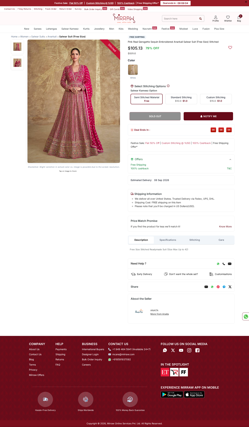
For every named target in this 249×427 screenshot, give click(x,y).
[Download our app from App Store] (194, 394)
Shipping (60, 354)
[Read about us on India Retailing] (174, 371)
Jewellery (99, 28)
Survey (78, 9)
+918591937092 (121, 359)
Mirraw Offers (36, 374)
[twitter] (230, 287)
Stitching (38, 9)
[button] (17, 46)
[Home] (124, 18)
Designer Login (90, 354)
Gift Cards (117, 8)
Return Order (65, 9)
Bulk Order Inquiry (95, 8)
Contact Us (9, 9)
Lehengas (51, 28)
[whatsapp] (212, 287)
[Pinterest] (218, 287)
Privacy (33, 369)
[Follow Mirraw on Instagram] (189, 350)
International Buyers (93, 349)
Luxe (195, 28)
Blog (31, 359)
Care (221, 239)
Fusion (206, 28)
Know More (225, 226)
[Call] (223, 263)
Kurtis (86, 28)
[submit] (200, 18)
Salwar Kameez (70, 28)
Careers (86, 364)
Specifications (168, 239)
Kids (121, 28)
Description (141, 239)
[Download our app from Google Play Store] (172, 394)
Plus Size (219, 28)
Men (111, 28)
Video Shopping (137, 8)
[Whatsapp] (165, 350)
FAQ (58, 364)
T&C (229, 168)
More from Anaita (159, 314)
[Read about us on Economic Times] (165, 371)
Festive (168, 28)
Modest (183, 28)
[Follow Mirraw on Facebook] (197, 350)
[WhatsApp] (218, 263)
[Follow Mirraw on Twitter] (173, 350)
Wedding (133, 28)
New (26, 28)
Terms (32, 364)
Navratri (149, 28)
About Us (34, 349)
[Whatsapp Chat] (245, 316)
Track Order (51, 9)
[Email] (230, 263)
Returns (60, 359)
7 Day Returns (24, 9)
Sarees (37, 28)
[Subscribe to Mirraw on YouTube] (181, 350)
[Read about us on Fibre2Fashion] (183, 371)
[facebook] (224, 287)
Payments (61, 349)
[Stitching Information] (168, 86)
